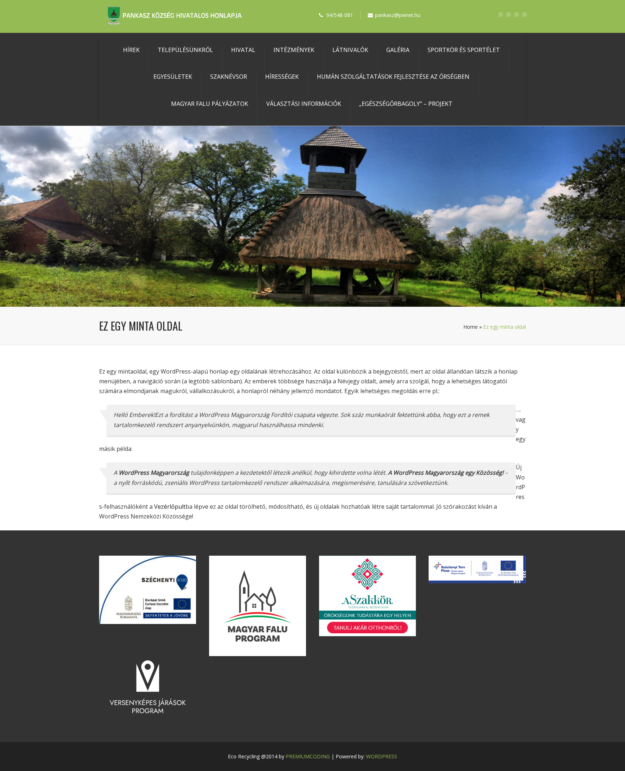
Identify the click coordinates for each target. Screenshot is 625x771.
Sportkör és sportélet (464, 50)
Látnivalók (350, 50)
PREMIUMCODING (308, 756)
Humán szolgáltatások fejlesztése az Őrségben (393, 77)
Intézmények (293, 50)
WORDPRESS (381, 756)
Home (470, 326)
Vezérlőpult (170, 507)
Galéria (397, 50)
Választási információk (303, 104)
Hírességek (282, 77)
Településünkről (185, 50)
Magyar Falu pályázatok (209, 104)
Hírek (131, 50)
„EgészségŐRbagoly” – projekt (405, 104)
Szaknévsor (228, 77)
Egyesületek (172, 77)
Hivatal (243, 50)
